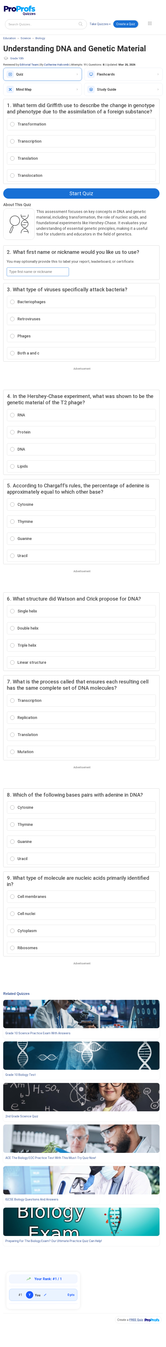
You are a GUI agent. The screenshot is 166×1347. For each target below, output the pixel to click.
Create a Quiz (125, 24)
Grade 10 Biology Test (20, 1074)
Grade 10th (17, 58)
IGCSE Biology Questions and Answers (31, 1199)
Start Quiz (81, 193)
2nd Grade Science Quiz (21, 1116)
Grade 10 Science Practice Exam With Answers (37, 1033)
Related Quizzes (16, 994)
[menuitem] (100, 24)
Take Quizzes (99, 24)
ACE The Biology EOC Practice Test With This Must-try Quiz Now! (50, 1158)
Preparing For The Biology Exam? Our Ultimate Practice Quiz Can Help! (53, 1241)
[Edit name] (45, 1295)
